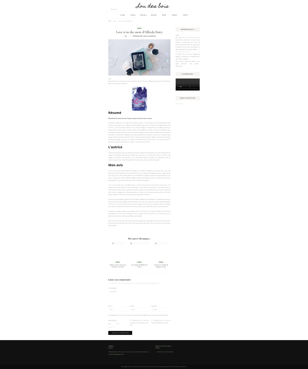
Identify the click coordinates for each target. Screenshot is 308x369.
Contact (185, 15)
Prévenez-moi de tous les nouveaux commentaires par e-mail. (139, 322)
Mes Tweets (179, 104)
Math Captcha (112, 320)
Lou (126, 36)
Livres (132, 15)
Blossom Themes (169, 366)
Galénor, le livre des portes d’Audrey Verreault (117, 266)
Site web (153, 306)
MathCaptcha (113, 327)
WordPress (184, 366)
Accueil (122, 15)
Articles (142, 15)
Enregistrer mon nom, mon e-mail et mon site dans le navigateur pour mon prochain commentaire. (139, 315)
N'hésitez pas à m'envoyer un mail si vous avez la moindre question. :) (128, 352)
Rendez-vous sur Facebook (163, 346)
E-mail (132, 306)
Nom (110, 306)
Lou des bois (152, 6)
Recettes (153, 15)
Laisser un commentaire (149, 36)
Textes (164, 15)
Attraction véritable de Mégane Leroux (161, 266)
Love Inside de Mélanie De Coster (139, 266)
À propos (174, 15)
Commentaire (112, 288)
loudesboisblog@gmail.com (116, 354)
